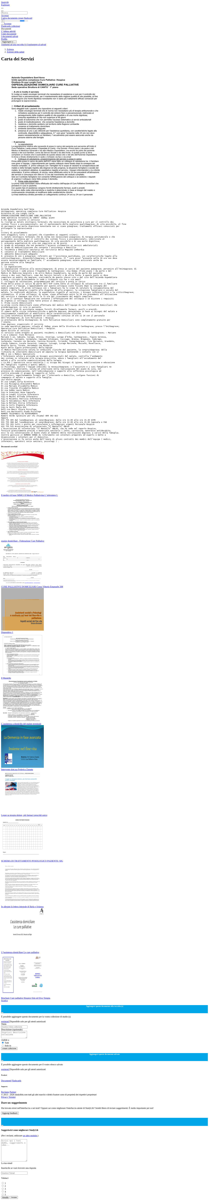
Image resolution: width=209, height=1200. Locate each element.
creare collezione (9, 1048)
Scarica (4, 1000)
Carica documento (9, 18)
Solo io (8, 1045)
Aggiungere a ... (8, 42)
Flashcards (6, 26)
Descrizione (11, 1029)
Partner (13, 1092)
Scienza (10, 49)
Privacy (5, 1097)
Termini (12, 1097)
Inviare (14, 1197)
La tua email (6, 1163)
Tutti (7, 1043)
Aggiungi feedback (9, 1113)
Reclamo (5, 1092)
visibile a (5, 1040)
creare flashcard (25, 18)
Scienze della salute (15, 52)
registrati (5, 1021)
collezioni (15, 26)
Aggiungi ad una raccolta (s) (14, 44)
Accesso (5, 15)
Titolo (3, 1024)
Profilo (4, 39)
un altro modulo (30, 1135)
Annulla (5, 1197)
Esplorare (5, 5)
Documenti (6, 1080)
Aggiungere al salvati (36, 44)
